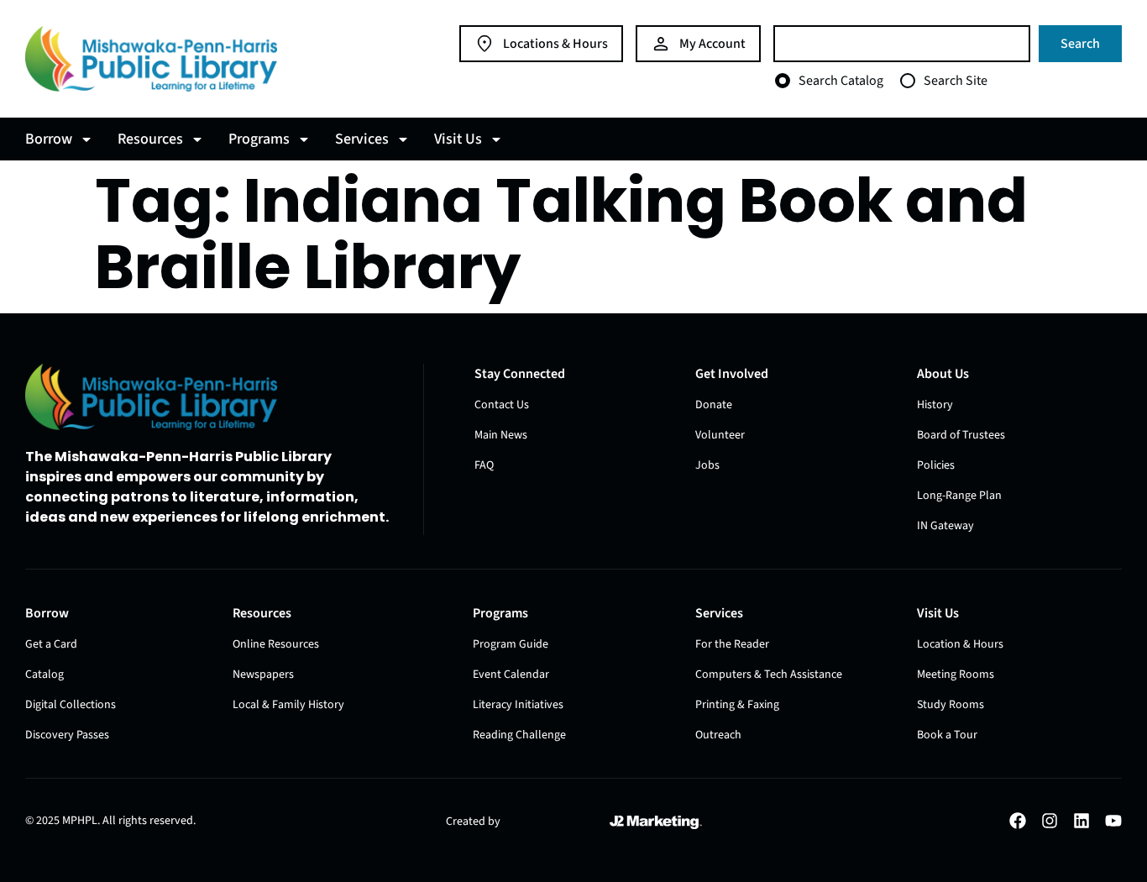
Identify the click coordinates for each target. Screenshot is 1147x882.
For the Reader (732, 644)
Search (1080, 43)
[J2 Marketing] (656, 822)
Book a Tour (947, 735)
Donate (713, 404)
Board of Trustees (961, 435)
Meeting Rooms (955, 674)
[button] (61, 139)
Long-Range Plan (959, 495)
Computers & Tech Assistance (768, 674)
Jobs (707, 465)
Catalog (44, 674)
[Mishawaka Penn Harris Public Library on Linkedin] (1081, 820)
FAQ (484, 465)
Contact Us (501, 404)
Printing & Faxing (737, 704)
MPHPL (79, 820)
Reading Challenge (519, 735)
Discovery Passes (67, 735)
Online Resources (276, 644)
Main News (500, 435)
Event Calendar (511, 674)
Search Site (955, 80)
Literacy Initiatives (518, 704)
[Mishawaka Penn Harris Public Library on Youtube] (1113, 820)
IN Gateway (945, 525)
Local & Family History (288, 704)
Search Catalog (841, 80)
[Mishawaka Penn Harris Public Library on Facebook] (1017, 820)
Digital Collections (70, 704)
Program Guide (510, 644)
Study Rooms (950, 704)
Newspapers (263, 674)
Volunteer (720, 435)
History (935, 404)
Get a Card (51, 644)
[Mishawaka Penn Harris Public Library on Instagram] (1049, 820)
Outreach (718, 735)
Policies (936, 465)
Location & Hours (960, 644)
